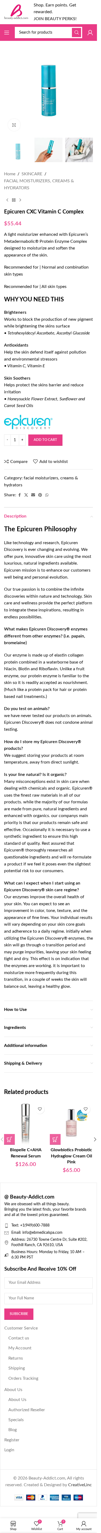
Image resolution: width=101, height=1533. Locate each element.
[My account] (90, 32)
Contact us (18, 1338)
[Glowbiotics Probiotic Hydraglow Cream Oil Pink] (71, 1123)
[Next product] (20, 200)
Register (11, 1440)
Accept (48, 1523)
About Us (13, 1390)
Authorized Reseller (26, 1410)
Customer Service (21, 1328)
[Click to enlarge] (14, 125)
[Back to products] (14, 200)
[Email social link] (33, 495)
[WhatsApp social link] (47, 495)
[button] (9, 1139)
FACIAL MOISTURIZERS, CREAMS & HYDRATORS (39, 184)
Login (9, 1450)
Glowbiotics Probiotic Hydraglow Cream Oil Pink (71, 1156)
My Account (20, 1348)
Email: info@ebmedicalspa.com (36, 1233)
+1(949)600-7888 (35, 1225)
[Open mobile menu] (6, 32)
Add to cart (45, 440)
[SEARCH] (76, 32)
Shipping (16, 1368)
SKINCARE (32, 174)
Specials (16, 1420)
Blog (12, 1430)
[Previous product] (7, 200)
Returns (15, 1358)
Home (9, 174)
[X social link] (26, 495)
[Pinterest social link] (40, 495)
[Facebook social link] (19, 495)
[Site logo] (16, 12)
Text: (15, 1225)
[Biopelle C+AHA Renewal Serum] (25, 1123)
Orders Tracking (23, 1378)
